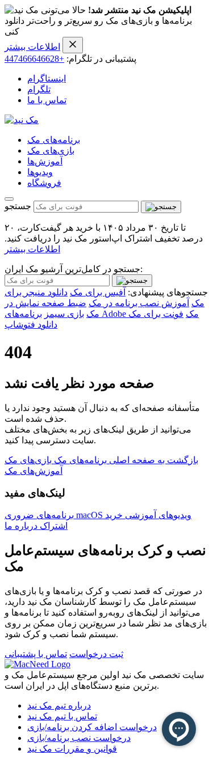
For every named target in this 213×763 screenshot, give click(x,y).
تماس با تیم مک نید (62, 716)
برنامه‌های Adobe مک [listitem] (102, 314)
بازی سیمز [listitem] (64, 314)
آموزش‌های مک (33, 471)
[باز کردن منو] (9, 199)
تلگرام (39, 89)
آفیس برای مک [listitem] (98, 292)
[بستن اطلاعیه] (72, 45)
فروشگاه (44, 183)
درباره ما (21, 526)
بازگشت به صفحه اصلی (152, 460)
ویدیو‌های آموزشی (157, 515)
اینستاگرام (46, 78)
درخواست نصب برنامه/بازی (79, 738)
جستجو (18, 206)
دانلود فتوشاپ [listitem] (31, 324)
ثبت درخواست (96, 654)
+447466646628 (34, 58)
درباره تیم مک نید (59, 705)
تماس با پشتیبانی (36, 654)
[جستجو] (161, 207)
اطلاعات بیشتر (32, 47)
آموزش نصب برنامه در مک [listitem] (139, 303)
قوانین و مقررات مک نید (72, 748)
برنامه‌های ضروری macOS (55, 515)
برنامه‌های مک (53, 140)
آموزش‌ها (44, 161)
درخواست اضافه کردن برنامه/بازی (92, 727)
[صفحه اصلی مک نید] (22, 120)
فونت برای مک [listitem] (155, 314)
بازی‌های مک (50, 150)
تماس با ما (46, 100)
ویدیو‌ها (40, 172)
